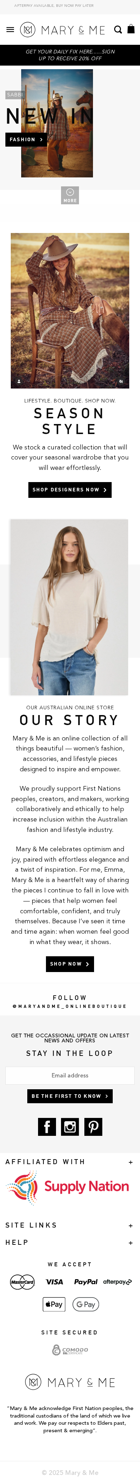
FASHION (23, 139)
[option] (70, 8)
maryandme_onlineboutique (72, 1006)
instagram (70, 1127)
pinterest (93, 1127)
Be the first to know (66, 1096)
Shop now (66, 964)
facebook (47, 1127)
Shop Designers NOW (66, 489)
